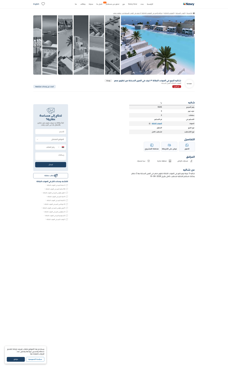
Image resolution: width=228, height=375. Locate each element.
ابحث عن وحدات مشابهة (44, 86)
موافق (16, 359)
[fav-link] (43, 4)
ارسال (51, 164)
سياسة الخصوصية (35, 359)
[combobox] (53, 139)
